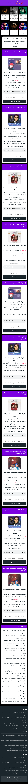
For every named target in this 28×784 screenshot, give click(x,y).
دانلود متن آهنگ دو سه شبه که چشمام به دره (14, 656)
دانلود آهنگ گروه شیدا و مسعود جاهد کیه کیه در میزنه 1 (14, 167)
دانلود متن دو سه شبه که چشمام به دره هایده (14, 663)
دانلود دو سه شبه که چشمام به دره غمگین (15, 648)
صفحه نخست (9, 3)
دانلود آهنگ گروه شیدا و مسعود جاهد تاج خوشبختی (15, 511)
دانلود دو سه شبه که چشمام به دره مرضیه (15, 646)
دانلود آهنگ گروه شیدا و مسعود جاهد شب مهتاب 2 (15, 226)
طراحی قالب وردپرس (15, 780)
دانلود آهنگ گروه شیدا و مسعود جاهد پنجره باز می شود (14, 109)
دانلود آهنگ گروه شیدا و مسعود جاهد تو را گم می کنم (14, 569)
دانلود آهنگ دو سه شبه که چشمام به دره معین (14, 643)
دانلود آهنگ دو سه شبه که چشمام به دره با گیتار (14, 699)
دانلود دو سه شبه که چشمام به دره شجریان (15, 671)
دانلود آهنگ (19, 98)
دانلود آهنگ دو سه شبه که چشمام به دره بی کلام (13, 701)
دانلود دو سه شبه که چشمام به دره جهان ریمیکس (13, 678)
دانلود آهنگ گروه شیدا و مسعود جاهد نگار (14, 283)
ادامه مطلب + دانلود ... (14, 101)
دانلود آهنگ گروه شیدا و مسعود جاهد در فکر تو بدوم (14, 394)
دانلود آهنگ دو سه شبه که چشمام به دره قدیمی (14, 641)
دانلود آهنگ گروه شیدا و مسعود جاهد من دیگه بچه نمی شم (15, 452)
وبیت (9, 780)
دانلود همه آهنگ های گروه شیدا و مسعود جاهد (14, 39)
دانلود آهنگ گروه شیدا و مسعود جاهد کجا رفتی (14, 53)
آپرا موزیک (8, 139)
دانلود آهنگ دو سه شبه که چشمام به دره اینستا (14, 696)
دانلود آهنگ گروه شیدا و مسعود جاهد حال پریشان (15, 338)
